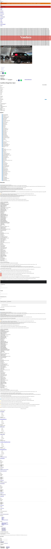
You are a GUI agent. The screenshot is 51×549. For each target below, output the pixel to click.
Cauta (1, 2)
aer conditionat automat (5, 117)
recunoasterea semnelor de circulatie (7, 149)
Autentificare (2, 542)
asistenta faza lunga (5, 124)
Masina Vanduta (2, 307)
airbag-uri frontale (5, 118)
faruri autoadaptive (5, 177)
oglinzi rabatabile (5, 132)
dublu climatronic (5, 134)
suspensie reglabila (5, 175)
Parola (1, 540)
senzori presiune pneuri (5, 136)
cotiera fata (4, 138)
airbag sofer (4, 167)
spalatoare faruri (4, 123)
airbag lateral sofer (5, 172)
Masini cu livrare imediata (5, 522)
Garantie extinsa (4, 527)
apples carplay (4, 150)
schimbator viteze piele (5, 155)
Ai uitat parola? (2, 541)
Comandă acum (38, 3)
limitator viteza (4, 158)
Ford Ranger (2, 411)
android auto (4, 151)
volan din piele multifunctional (6, 120)
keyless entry (4, 126)
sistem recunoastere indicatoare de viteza (7, 160)
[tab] (25, 67)
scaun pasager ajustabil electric (6, 153)
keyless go (4, 125)
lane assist (4, 127)
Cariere (3, 519)
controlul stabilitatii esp (5, 115)
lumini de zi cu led (5, 122)
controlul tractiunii (5, 164)
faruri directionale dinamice (6, 178)
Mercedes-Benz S (2, 483)
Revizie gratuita (3, 528)
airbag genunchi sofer (5, 169)
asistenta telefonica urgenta (6, 166)
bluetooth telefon (5, 142)
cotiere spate (4, 139)
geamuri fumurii (4, 133)
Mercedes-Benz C (2, 458)
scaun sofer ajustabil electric (6, 154)
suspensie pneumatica (5, 135)
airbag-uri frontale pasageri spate (6, 171)
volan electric (4, 121)
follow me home (4, 162)
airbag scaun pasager (5, 168)
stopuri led (4, 161)
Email (1, 538)
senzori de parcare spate (5, 128)
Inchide (7, 548)
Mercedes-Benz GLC (3, 419)
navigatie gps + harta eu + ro (6, 141)
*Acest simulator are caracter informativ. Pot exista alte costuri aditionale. (8, 306)
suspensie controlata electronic (6, 180)
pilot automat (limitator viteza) (6, 144)
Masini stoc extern (4, 523)
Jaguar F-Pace (2, 434)
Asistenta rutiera (4, 530)
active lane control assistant (6, 165)
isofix (3, 148)
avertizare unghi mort (5, 156)
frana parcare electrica (5, 163)
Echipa (2, 518)
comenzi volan (4, 119)
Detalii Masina (2, 467)
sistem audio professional (6, 145)
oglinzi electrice (4, 131)
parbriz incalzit (4, 130)
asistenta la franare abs (5, 114)
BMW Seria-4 (2, 426)
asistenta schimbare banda (6, 157)
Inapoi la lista (2, 71)
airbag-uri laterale (5, 174)
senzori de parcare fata (5, 129)
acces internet (4, 152)
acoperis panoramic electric (6, 116)
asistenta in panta (5, 159)
